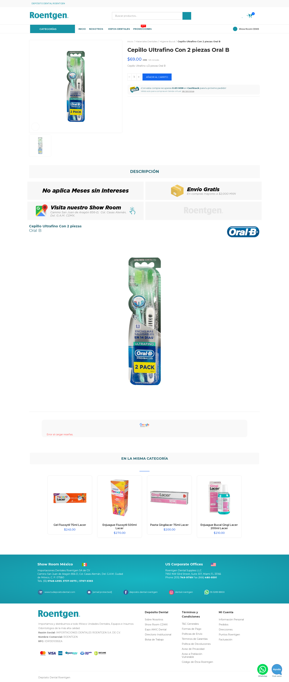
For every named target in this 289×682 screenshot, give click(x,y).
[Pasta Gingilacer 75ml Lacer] (169, 498)
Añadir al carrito (157, 77)
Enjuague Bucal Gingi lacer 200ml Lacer (219, 526)
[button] (257, 3)
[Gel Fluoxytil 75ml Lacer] (70, 498)
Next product (257, 41)
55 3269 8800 (217, 592)
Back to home (253, 41)
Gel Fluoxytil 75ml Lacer (70, 524)
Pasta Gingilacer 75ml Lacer (169, 524)
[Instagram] (252, 3)
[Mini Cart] (249, 16)
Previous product (249, 41)
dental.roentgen (183, 592)
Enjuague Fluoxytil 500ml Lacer (120, 526)
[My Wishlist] (242, 16)
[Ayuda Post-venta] (276, 670)
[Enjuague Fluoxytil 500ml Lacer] (119, 498)
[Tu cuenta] (257, 16)
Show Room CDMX (249, 29)
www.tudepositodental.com (59, 592)
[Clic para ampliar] (35, 126)
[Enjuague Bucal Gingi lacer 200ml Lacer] (219, 498)
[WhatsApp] (262, 670)
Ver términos (188, 91)
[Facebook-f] (246, 3)
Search (186, 16)
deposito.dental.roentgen (143, 592)
